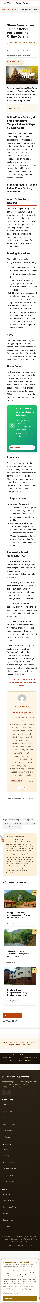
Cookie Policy (8, 1220)
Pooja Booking (30, 823)
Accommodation (9, 1124)
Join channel (15, 447)
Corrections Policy (10, 1207)
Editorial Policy (8, 1201)
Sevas (5, 1118)
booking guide (28, 820)
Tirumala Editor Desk (22, 712)
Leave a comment (12, 1016)
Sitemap (30, 1245)
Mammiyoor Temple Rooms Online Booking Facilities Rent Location (22, 682)
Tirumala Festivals (9, 1169)
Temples (18, 827)
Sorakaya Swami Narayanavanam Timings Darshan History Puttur (17, 992)
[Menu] (37, 1031)
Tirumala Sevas (8, 1156)
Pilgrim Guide (18, 823)
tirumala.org (28, 1060)
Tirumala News (8, 1175)
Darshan (6, 1149)
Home (3, 10)
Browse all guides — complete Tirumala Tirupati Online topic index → (20, 1043)
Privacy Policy (8, 1214)
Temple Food (8, 827)
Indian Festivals (8, 1182)
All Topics (6, 1137)
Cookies (19, 1245)
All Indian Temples (15, 61)
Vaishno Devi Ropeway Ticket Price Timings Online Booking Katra (19, 953)
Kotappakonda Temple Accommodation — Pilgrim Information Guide (18, 915)
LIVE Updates (12, 10)
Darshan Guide (8, 1111)
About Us (6, 1194)
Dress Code (8, 823)
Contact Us (7, 1226)
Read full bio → (16, 780)
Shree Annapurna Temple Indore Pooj (22, 42)
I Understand (9, 1298)
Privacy (9, 1245)
